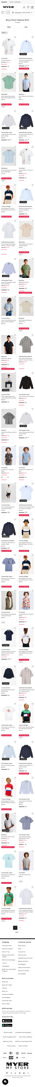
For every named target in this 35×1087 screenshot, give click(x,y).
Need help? (5, 1082)
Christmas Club (7, 1001)
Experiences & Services (25, 958)
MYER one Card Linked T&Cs (23, 1041)
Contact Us (21, 952)
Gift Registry (22, 964)
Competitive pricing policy (23, 1032)
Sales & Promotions (24, 967)
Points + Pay (6, 952)
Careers (4, 988)
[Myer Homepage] (8, 8)
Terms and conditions (25, 1037)
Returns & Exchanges (8, 960)
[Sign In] (24, 7)
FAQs (19, 949)
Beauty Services (23, 961)
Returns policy (8, 1032)
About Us (5, 991)
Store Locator (22, 955)
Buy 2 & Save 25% (24, 68)
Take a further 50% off (25, 292)
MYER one (5, 982)
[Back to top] (32, 1084)
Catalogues (5, 966)
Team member (23, 1046)
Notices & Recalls (23, 971)
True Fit (4, 963)
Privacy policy (11, 1046)
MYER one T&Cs (7, 1041)
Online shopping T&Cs (9, 1037)
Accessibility (22, 974)
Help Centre (22, 945)
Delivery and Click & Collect (8, 956)
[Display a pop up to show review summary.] (29, 66)
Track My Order (7, 945)
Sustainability (6, 997)
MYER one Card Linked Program (9, 970)
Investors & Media (7, 994)
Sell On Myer (6, 1004)
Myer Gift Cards (7, 985)
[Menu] (2, 12)
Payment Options (7, 949)
